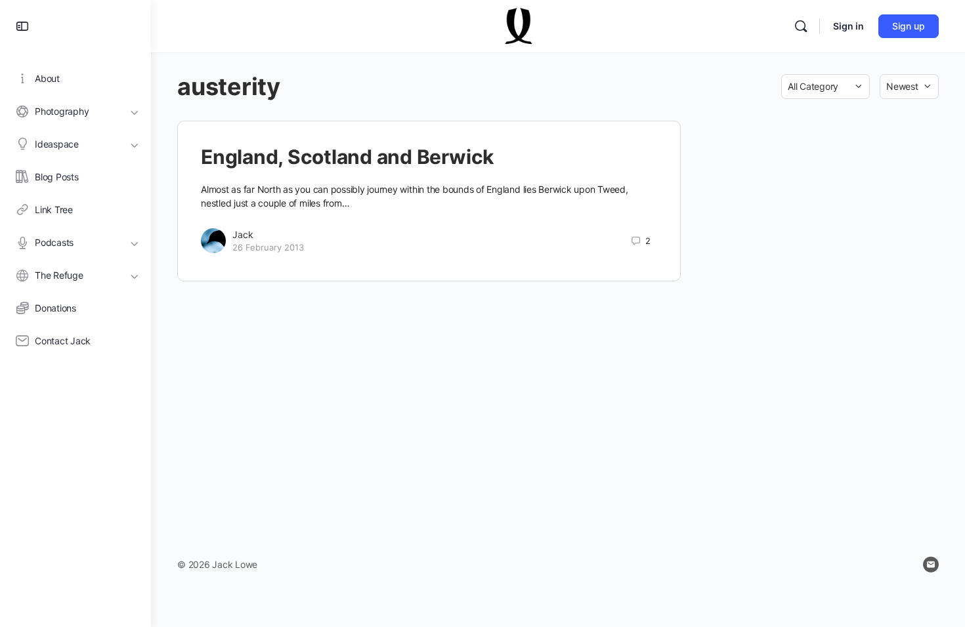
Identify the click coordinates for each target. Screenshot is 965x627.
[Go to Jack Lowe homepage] (519, 25)
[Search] (801, 26)
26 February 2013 (268, 247)
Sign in (848, 25)
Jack (242, 234)
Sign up (908, 25)
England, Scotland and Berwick (347, 157)
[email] (931, 565)
